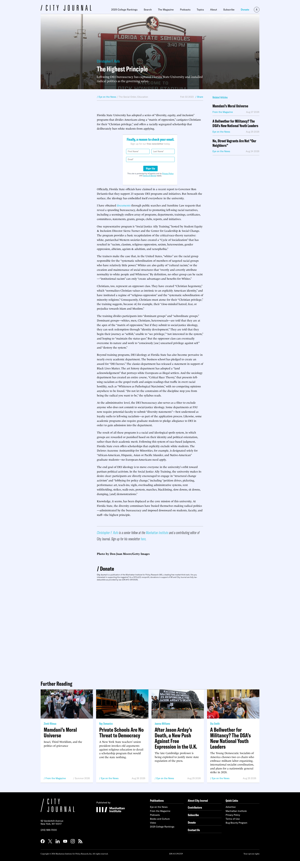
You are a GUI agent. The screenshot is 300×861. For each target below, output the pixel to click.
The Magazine (166, 9)
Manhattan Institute (157, 532)
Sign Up (150, 168)
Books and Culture (160, 818)
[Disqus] (150, 629)
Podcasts (185, 9)
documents (123, 205)
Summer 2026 (82, 778)
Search (148, 9)
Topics (200, 9)
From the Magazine (55, 778)
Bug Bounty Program (236, 822)
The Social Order (127, 96)
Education (142, 96)
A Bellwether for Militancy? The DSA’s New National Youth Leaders (235, 123)
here (143, 538)
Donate (245, 9)
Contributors (195, 807)
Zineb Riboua (50, 723)
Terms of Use (233, 818)
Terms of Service (149, 175)
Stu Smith (215, 723)
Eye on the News (110, 778)
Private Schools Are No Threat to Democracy (121, 732)
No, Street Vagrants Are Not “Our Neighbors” (234, 143)
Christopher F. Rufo (108, 61)
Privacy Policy (168, 173)
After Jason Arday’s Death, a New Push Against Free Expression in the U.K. (176, 738)
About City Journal (198, 800)
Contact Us (194, 830)
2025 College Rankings (124, 9)
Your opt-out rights (251, 853)
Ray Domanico (106, 723)
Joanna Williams (162, 723)
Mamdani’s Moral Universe (230, 106)
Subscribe (229, 9)
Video (153, 822)
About (213, 9)
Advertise (231, 806)
